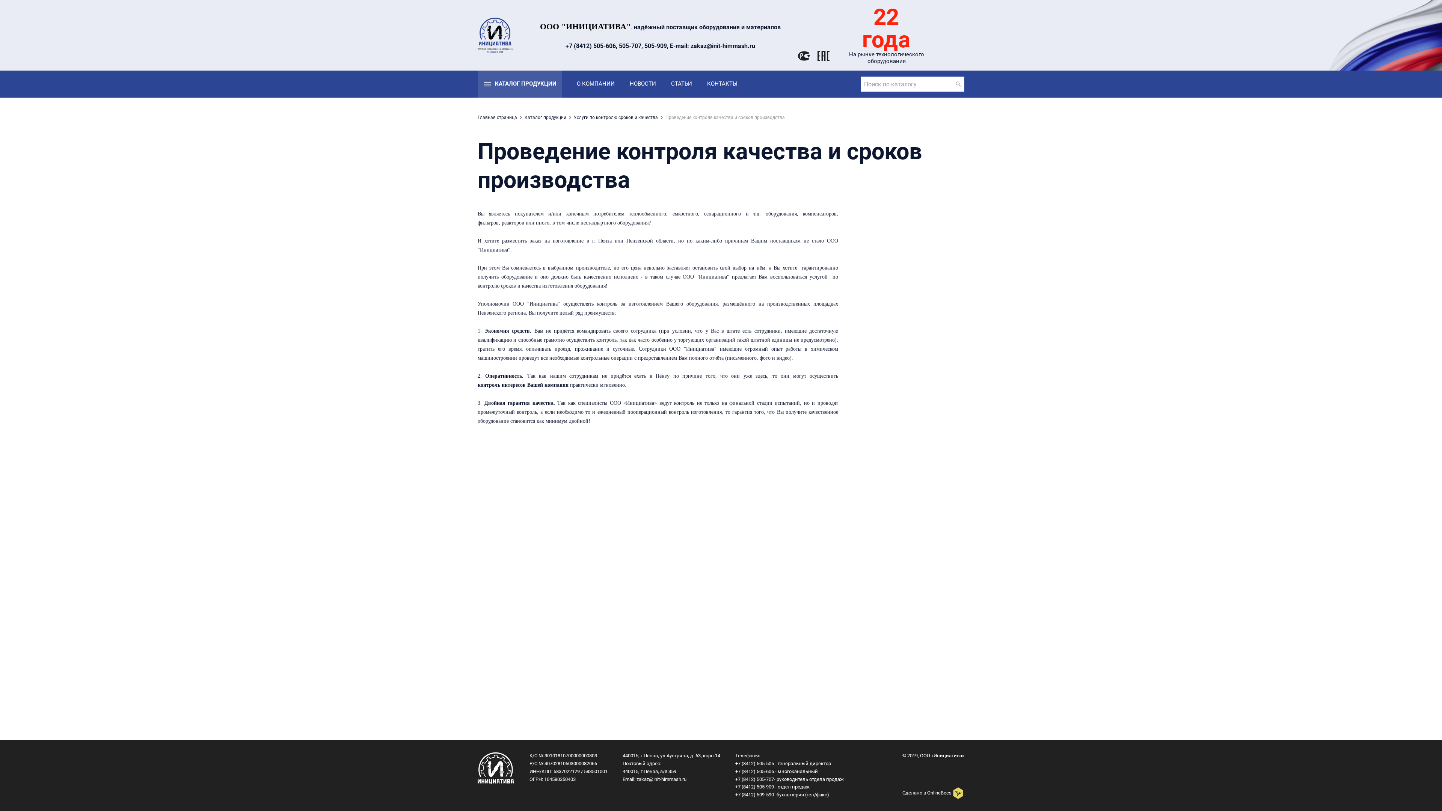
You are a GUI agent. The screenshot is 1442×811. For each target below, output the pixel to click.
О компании (596, 83)
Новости (643, 83)
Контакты (722, 83)
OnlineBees (939, 793)
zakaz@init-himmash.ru (661, 779)
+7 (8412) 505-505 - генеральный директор (783, 763)
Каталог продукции (526, 83)
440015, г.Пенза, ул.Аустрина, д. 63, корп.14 (671, 755)
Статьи (681, 83)
